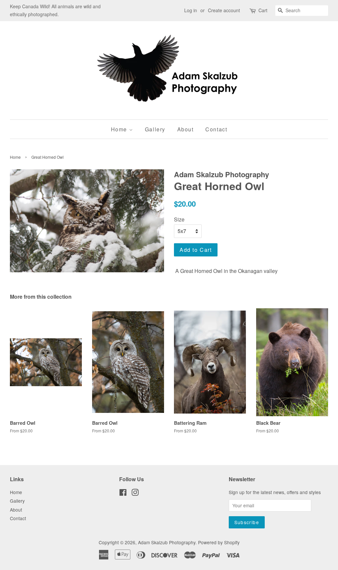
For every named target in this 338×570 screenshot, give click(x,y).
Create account (224, 10)
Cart (262, 10)
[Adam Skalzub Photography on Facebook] (123, 493)
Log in (190, 10)
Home (120, 129)
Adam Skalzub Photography (166, 542)
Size (179, 219)
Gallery (155, 129)
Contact (216, 129)
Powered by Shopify (219, 542)
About (185, 129)
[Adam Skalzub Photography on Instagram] (135, 493)
